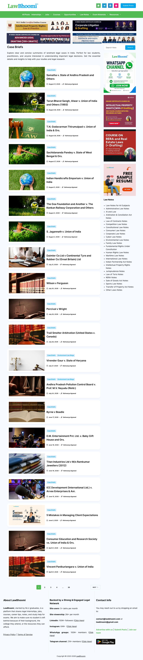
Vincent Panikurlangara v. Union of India (70, 566)
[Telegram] (104, 5)
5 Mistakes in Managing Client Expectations (72, 515)
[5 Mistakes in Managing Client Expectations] (27, 515)
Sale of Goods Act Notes (117, 280)
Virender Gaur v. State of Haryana (66, 360)
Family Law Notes (114, 243)
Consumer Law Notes (115, 230)
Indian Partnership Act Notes (119, 262)
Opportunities (70, 14)
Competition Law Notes (116, 224)
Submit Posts (128, 5)
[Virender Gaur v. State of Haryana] (27, 360)
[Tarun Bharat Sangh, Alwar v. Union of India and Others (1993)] (27, 103)
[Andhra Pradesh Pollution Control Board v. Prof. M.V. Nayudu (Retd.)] (27, 386)
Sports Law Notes (114, 284)
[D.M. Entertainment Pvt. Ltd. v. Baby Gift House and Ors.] (27, 438)
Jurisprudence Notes (115, 271)
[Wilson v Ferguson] (27, 283)
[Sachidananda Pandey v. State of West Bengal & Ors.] (27, 154)
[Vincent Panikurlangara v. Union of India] (27, 567)
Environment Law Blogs (66, 355)
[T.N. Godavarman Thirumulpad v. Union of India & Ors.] (27, 128)
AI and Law (111, 212)
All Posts (26, 14)
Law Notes (84, 14)
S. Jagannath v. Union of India (63, 231)
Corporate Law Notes (115, 234)
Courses (56, 14)
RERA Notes (111, 277)
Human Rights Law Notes (117, 252)
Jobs (47, 14)
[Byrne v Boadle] (27, 412)
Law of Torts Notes (114, 274)
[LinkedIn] (110, 5)
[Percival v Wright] (27, 309)
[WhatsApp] (98, 5)
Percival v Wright (56, 309)
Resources (114, 14)
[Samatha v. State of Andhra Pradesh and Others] (27, 77)
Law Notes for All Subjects (118, 205)
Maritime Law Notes (115, 255)
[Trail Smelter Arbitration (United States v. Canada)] (27, 335)
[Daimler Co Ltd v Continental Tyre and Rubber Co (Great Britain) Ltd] (27, 257)
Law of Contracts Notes (116, 221)
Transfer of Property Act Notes (120, 287)
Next (94, 587)
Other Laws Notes (114, 290)
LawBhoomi (8, 608)
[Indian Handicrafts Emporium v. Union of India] (27, 180)
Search (130, 47)
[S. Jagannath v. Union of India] (27, 231)
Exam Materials (99, 14)
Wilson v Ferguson (57, 283)
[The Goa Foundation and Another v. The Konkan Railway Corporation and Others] (27, 206)
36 (69, 587)
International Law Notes (116, 259)
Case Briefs (51, 70)
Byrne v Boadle (55, 412)
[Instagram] (116, 5)
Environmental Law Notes (117, 240)
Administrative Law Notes (117, 208)
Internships (36, 14)
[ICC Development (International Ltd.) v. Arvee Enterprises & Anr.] (27, 489)
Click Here (71, 626)
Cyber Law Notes (114, 237)
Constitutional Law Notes (117, 227)
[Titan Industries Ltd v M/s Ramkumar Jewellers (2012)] (27, 463)
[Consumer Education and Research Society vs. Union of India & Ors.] (27, 541)
